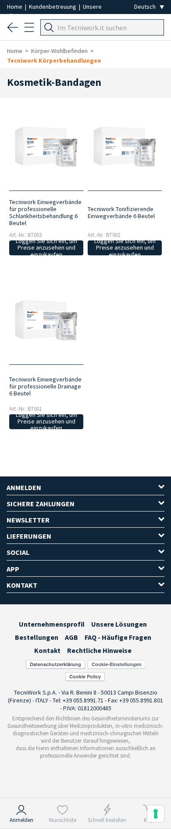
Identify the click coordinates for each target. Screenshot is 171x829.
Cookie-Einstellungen (117, 664)
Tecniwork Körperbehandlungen (54, 60)
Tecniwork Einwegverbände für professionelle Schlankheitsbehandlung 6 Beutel (45, 212)
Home (15, 7)
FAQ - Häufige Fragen (118, 637)
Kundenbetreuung (53, 7)
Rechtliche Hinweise (99, 650)
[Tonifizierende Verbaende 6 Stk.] (125, 148)
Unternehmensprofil (52, 624)
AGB (71, 637)
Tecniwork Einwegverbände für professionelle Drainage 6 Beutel (45, 386)
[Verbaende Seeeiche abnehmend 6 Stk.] (46, 148)
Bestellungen (36, 637)
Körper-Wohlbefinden (59, 51)
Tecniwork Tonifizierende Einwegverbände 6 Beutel (121, 212)
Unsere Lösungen (119, 624)
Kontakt (47, 650)
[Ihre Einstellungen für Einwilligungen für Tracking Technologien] (155, 813)
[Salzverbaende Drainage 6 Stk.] (46, 321)
